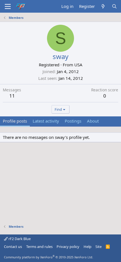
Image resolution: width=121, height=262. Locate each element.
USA (78, 64)
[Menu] (7, 6)
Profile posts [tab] (15, 121)
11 (12, 95)
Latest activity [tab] (46, 121)
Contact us (13, 246)
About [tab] (93, 121)
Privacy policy (68, 246)
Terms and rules (39, 246)
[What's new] (103, 6)
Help (87, 246)
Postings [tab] (73, 121)
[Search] (114, 6)
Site (98, 246)
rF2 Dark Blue (19, 238)
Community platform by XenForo (48, 257)
